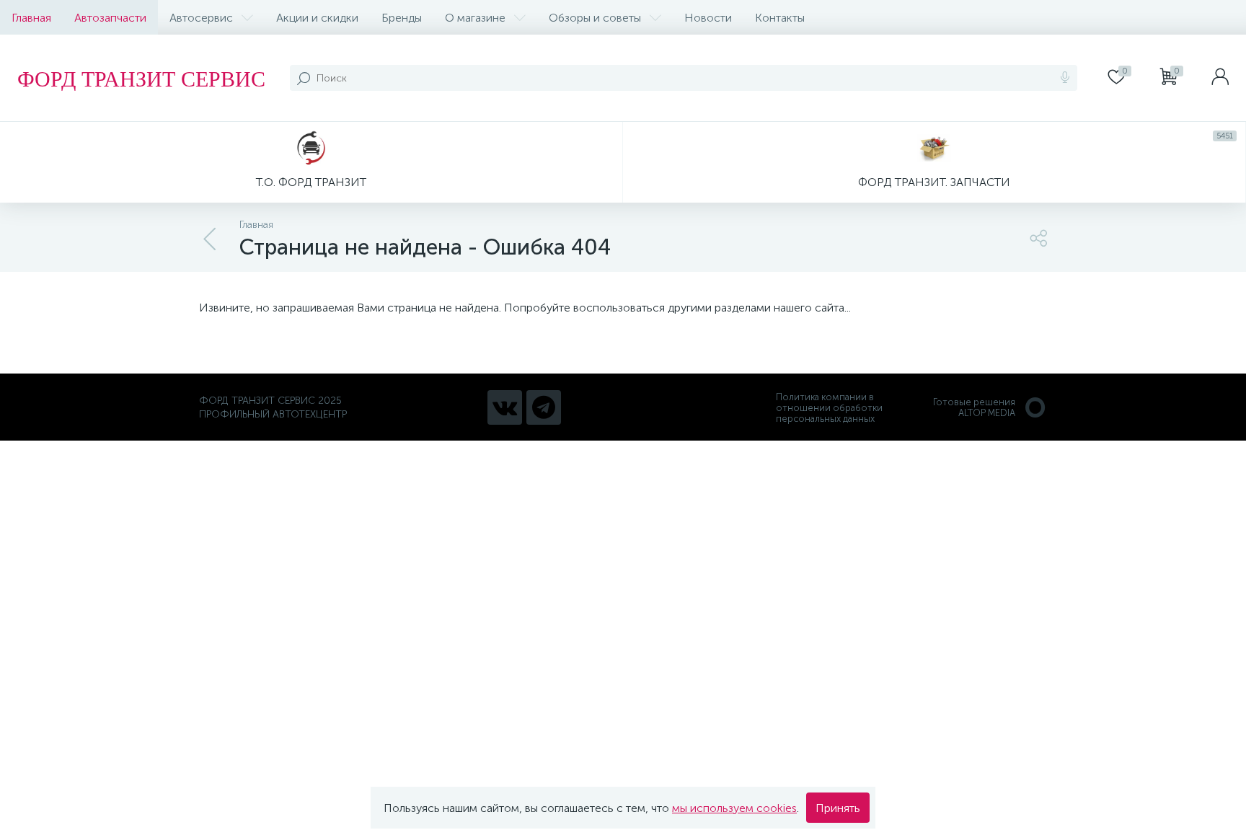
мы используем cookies (734, 808)
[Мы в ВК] (504, 407)
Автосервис (201, 18)
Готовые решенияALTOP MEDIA (974, 407)
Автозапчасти (110, 18)
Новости (708, 18)
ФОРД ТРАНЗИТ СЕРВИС (141, 77)
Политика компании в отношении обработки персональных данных (829, 408)
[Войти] (1220, 78)
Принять (838, 808)
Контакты (780, 18)
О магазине (475, 18)
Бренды (401, 18)
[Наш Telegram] (543, 407)
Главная (31, 18)
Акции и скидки (317, 18)
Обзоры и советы (595, 18)
